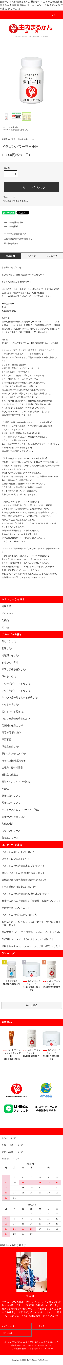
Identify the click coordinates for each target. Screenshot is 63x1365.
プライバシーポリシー (42, 1345)
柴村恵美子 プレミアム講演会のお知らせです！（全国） (31, 932)
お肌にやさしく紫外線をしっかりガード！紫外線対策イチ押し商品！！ (31, 923)
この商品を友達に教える (15, 234)
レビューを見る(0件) (13, 222)
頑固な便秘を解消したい (20, 130)
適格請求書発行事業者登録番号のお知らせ (24, 879)
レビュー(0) (52, 256)
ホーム (5, 127)
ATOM (50, 1349)
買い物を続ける (11, 243)
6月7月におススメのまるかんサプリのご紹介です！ (29, 939)
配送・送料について (37, 1342)
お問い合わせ (7, 1333)
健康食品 (14, 127)
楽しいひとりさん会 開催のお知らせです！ (24, 872)
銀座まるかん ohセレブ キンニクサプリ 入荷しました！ (31, 946)
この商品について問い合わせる (18, 239)
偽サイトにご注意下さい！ (16, 858)
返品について (9, 197)
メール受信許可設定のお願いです (19, 886)
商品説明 (10, 256)
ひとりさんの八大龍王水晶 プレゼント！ (23, 865)
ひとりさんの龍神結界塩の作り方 (19, 914)
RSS (44, 1349)
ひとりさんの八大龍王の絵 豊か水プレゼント (25, 893)
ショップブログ (34, 1349)
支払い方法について (19, 1342)
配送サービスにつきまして (16, 907)
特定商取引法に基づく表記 (15, 201)
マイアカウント (8, 1326)
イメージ (31, 256)
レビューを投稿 (11, 226)
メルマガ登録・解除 (18, 1349)
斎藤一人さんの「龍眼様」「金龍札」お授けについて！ (31, 900)
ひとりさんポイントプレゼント (18, 851)
